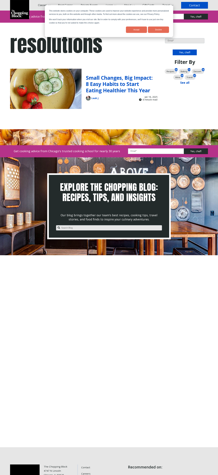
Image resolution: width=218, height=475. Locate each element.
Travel (191, 77)
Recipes (172, 71)
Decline (158, 30)
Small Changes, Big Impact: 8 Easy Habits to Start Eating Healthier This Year (119, 84)
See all (184, 82)
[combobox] (109, 227)
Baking (185, 71)
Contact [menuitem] (85, 467)
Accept (136, 30)
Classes (42, 5)
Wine (179, 77)
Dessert (199, 71)
